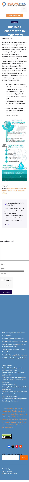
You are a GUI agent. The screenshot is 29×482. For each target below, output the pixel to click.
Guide (17, 414)
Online (20, 419)
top (3, 425)
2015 (5, 408)
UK (21, 425)
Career (5, 414)
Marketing (11, 419)
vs (23, 425)
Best (9, 411)
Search (24, 457)
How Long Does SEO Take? (9, 396)
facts (12, 414)
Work (7, 427)
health (21, 414)
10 (2, 408)
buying (24, 411)
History (25, 414)
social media (7, 422)
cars (9, 414)
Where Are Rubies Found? (9, 384)
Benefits (4, 411)
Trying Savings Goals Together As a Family (14, 377)
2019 (16, 408)
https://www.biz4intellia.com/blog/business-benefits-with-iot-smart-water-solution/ (14, 190)
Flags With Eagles (7, 365)
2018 (13, 408)
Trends (18, 425)
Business (14, 22)
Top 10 (9, 425)
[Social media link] (5, 224)
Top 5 (5, 425)
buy (21, 411)
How (8, 417)
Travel (13, 425)
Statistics (13, 422)
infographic (5, 419)
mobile (16, 419)
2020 (19, 408)
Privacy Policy (6, 469)
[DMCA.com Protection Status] (7, 438)
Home (4, 417)
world (11, 427)
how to (14, 416)
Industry (20, 417)
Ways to (4, 427)
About (22, 408)
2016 (7, 408)
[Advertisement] (14, 315)
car (3, 414)
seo (26, 419)
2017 (10, 408)
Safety (23, 419)
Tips (24, 422)
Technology (19, 422)
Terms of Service (7, 471)
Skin (3, 422)
